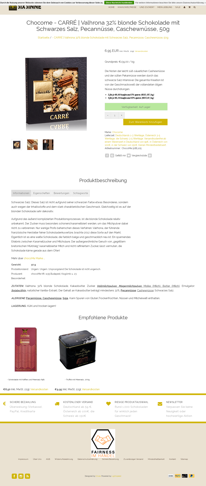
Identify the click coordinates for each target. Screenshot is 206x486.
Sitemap (184, 459)
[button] (189, 7)
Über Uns (37, 459)
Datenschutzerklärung (87, 459)
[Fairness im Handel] (103, 443)
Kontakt (172, 459)
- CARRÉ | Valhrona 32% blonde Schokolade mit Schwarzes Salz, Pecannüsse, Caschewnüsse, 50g (110, 37)
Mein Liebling (164, 7)
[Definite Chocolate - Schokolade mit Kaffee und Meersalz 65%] (26, 358)
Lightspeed (116, 476)
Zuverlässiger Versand (133, 459)
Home (111, 7)
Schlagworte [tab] (80, 193)
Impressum (23, 459)
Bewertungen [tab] (61, 193)
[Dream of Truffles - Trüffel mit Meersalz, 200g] (77, 358)
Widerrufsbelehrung (64, 459)
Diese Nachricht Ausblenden (119, 3)
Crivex (98, 476)
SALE (177, 7)
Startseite (43, 37)
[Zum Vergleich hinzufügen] (150, 155)
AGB (48, 459)
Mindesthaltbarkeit (156, 459)
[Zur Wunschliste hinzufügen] (128, 155)
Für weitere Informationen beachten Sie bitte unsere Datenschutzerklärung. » (170, 3)
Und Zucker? (147, 7)
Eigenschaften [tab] (41, 193)
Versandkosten (141, 51)
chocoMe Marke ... (34, 258)
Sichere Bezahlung (110, 459)
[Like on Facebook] (107, 155)
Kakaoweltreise (127, 7)
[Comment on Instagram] (112, 155)
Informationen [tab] (21, 193)
